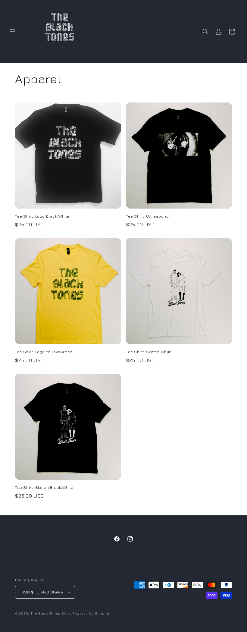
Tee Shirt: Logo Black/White (42, 216)
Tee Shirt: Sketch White (149, 351)
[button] (12, 31)
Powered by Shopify (91, 613)
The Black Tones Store (51, 613)
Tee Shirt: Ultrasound (147, 216)
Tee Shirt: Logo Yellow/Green (44, 351)
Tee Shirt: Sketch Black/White (44, 487)
